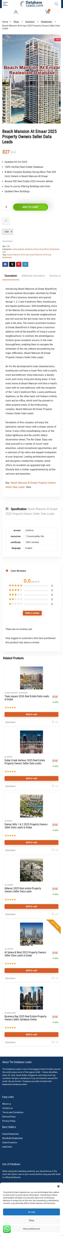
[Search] (56, 4)
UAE (4, 252)
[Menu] (5, 4)
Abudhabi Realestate (12, 1138)
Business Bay (10, 1013)
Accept (31, 1212)
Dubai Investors (9, 1142)
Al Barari (9, 885)
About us (6, 1104)
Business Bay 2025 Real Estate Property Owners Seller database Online (25, 1018)
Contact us (7, 1108)
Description (11, 275)
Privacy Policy (8, 1121)
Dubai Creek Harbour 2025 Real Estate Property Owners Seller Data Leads (25, 762)
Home (5, 22)
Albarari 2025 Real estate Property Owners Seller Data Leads (23, 890)
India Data (7, 1147)
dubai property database (23, 249)
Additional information (33, 275)
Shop (16, 22)
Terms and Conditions (12, 1112)
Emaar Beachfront (41, 249)
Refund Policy (9, 1116)
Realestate (46, 22)
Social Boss (7, 241)
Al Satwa (9, 949)
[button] (58, 1186)
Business (30, 22)
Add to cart (30, 207)
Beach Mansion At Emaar (18, 255)
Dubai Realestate (10, 1134)
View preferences (31, 1228)
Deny (31, 1220)
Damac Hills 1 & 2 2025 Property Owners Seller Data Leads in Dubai (26, 826)
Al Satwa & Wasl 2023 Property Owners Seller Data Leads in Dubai (25, 954)
